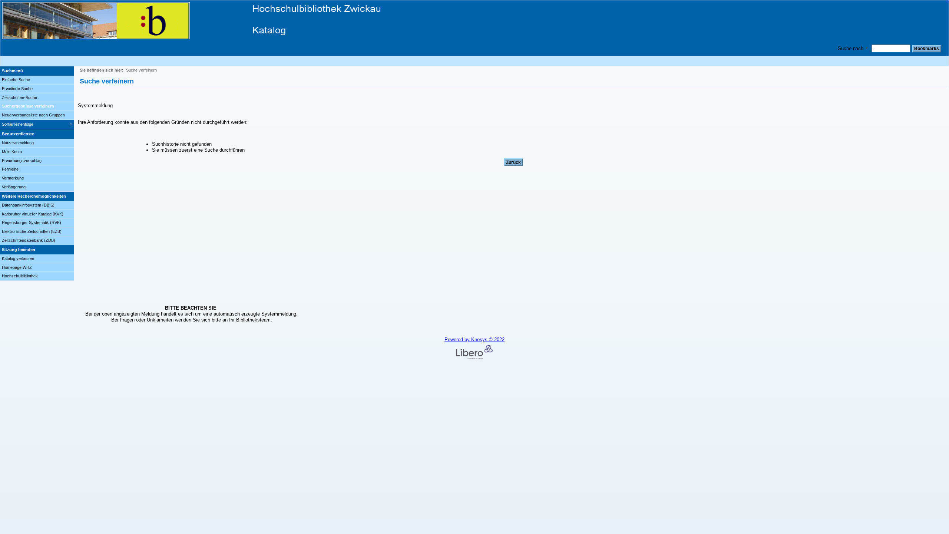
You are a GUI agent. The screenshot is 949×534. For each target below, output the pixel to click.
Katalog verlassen (18, 258)
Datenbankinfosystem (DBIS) (28, 205)
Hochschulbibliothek (20, 276)
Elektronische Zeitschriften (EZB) (32, 231)
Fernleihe (10, 169)
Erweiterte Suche (17, 88)
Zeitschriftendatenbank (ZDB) (28, 240)
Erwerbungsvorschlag (22, 160)
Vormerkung (13, 178)
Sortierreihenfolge (17, 124)
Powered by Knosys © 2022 (474, 339)
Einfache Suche (16, 80)
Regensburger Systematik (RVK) (31, 222)
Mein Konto (12, 151)
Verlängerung (14, 187)
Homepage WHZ (17, 267)
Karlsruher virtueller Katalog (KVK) (32, 214)
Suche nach (850, 48)
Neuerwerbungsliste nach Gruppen (33, 115)
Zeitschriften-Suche (19, 97)
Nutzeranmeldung (18, 143)
